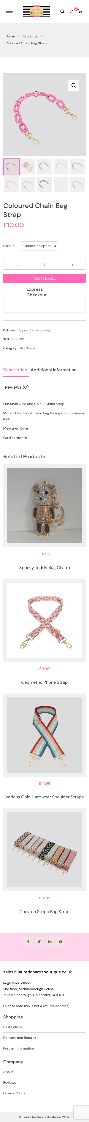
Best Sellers (12, 1027)
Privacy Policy (14, 1093)
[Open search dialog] (62, 11)
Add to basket (44, 278)
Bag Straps (27, 348)
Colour (8, 246)
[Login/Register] (71, 11)
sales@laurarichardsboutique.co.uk (37, 972)
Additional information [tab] (54, 370)
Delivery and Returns (19, 1037)
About (8, 1072)
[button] (73, 85)
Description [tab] (15, 370)
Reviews (9, 1082)
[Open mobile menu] (9, 11)
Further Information (18, 1048)
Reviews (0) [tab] (17, 387)
